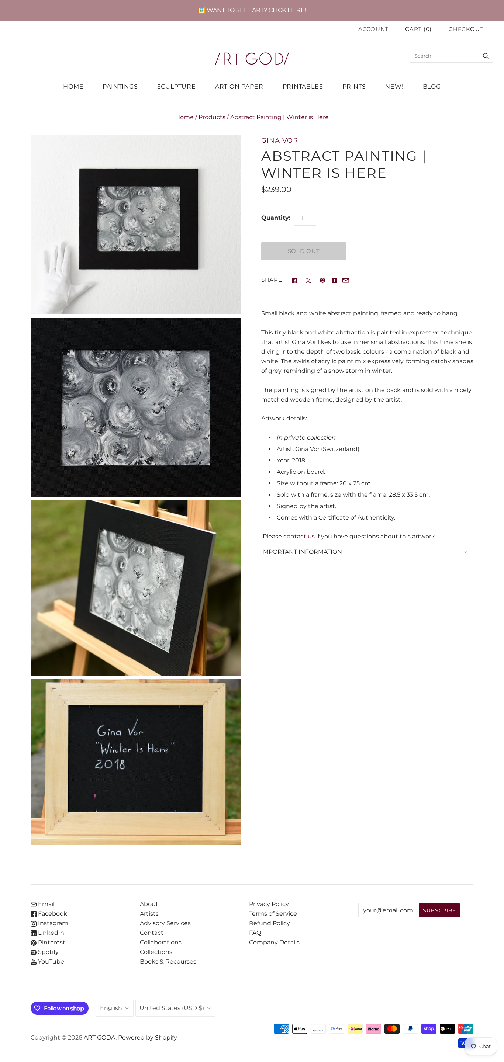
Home (184, 117)
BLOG (432, 86)
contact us (299, 536)
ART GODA (99, 1037)
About (149, 903)
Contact (151, 932)
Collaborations (161, 942)
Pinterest (51, 942)
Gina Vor (279, 140)
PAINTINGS (120, 86)
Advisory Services (165, 923)
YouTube (50, 961)
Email (46, 903)
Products (212, 117)
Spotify (48, 951)
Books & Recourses (168, 961)
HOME (73, 86)
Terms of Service (273, 913)
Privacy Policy (269, 903)
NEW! (394, 86)
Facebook (52, 913)
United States (171, 1007)
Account (373, 29)
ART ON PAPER (239, 86)
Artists (149, 913)
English (111, 1007)
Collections (156, 951)
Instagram (52, 923)
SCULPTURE (176, 86)
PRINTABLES (303, 86)
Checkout (466, 29)
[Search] (486, 56)
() (418, 29)
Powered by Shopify (147, 1037)
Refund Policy (269, 923)
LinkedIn (50, 932)
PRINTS (354, 86)
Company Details (274, 942)
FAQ (255, 932)
